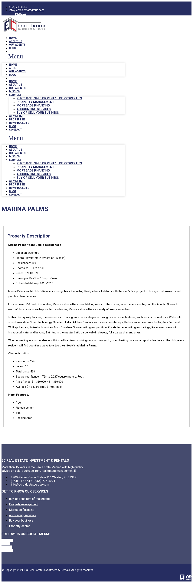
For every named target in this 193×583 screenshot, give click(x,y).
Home (13, 37)
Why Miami (16, 116)
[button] (63, 56)
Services (15, 94)
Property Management (35, 102)
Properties (17, 119)
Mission (14, 91)
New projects (19, 122)
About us (15, 41)
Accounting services (34, 109)
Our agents (17, 44)
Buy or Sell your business (38, 112)
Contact (15, 129)
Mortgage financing (33, 105)
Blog (12, 48)
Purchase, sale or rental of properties (49, 98)
